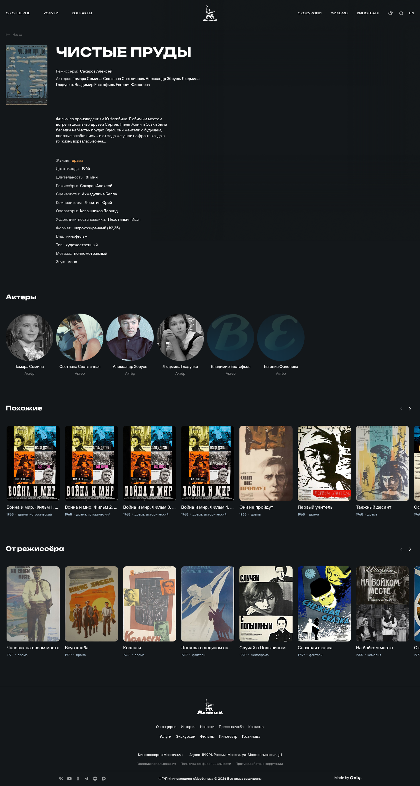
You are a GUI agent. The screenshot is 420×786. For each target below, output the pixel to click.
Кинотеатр (368, 13)
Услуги (51, 13)
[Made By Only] (347, 778)
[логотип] (210, 13)
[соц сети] (61, 778)
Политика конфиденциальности (206, 764)
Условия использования (156, 764)
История (188, 726)
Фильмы (339, 13)
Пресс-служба (231, 726)
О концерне (18, 13)
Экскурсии (310, 13)
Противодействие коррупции (259, 764)
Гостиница (251, 736)
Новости (207, 726)
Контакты (82, 13)
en (411, 13)
